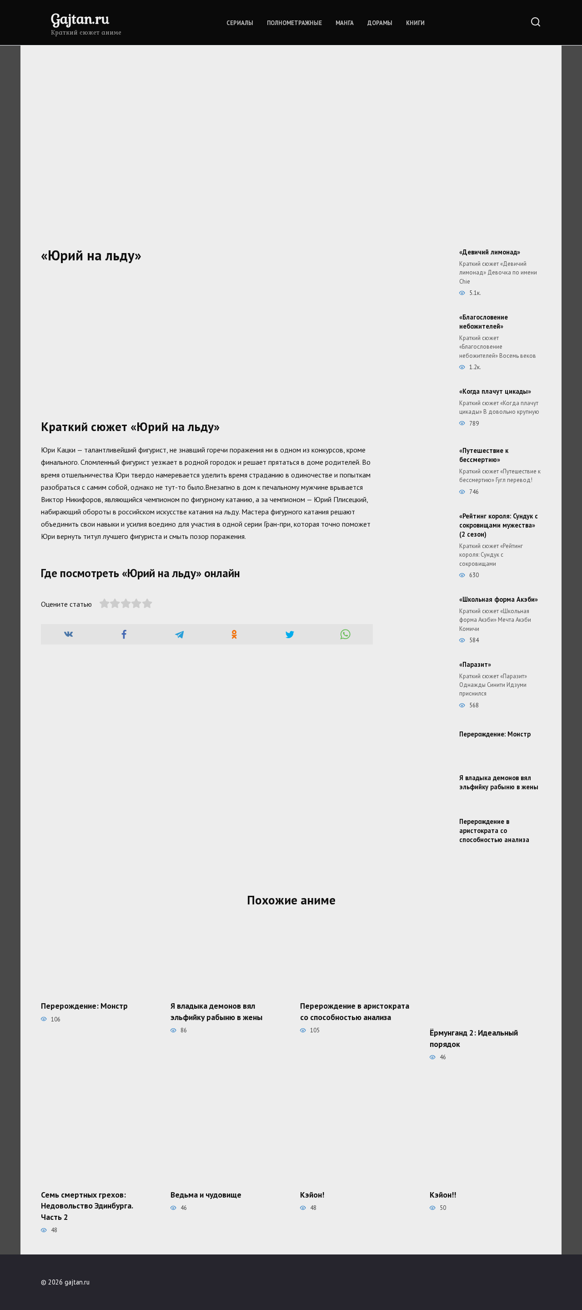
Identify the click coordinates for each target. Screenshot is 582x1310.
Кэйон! (312, 1194)
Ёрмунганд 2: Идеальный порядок (474, 1038)
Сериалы (239, 23)
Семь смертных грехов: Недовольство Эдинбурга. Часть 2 (87, 1205)
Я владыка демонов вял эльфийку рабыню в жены (498, 782)
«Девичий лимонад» (489, 252)
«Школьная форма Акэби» (498, 599)
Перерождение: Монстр (495, 734)
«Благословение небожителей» (483, 321)
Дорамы (379, 23)
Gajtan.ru (80, 18)
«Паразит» (475, 664)
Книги (415, 23)
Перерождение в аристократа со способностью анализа (494, 830)
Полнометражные (294, 23)
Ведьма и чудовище (206, 1194)
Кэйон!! (443, 1194)
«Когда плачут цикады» (495, 391)
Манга (345, 23)
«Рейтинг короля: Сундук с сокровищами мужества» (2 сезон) (498, 525)
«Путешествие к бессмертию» (483, 455)
